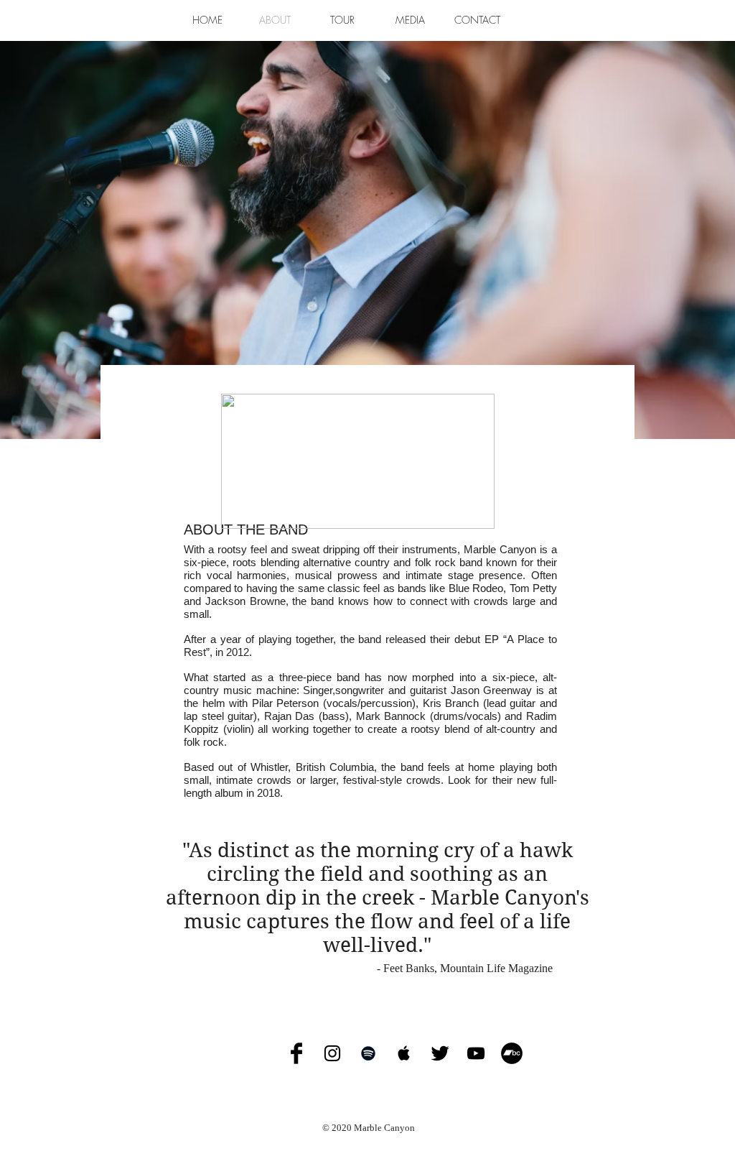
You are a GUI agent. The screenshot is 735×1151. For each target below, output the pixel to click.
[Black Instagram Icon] (332, 1053)
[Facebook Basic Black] (296, 1053)
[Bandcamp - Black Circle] (512, 1053)
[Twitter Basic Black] (440, 1053)
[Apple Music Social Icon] (404, 1053)
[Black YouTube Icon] (476, 1053)
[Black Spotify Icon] (368, 1053)
